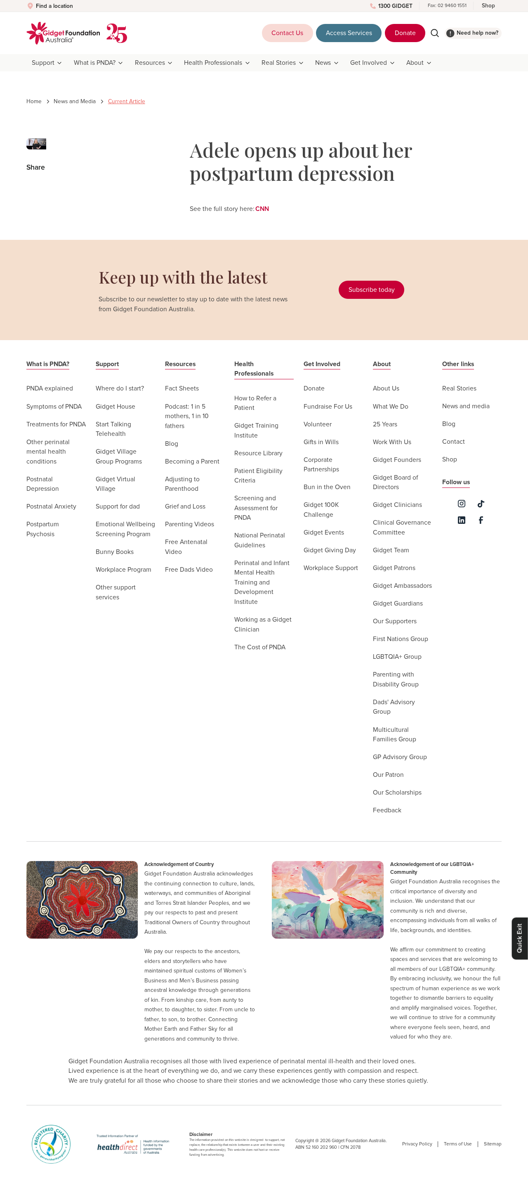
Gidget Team (391, 550)
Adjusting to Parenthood (182, 484)
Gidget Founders (397, 460)
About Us (386, 389)
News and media (466, 406)
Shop (488, 6)
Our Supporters (395, 621)
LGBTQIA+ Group (397, 657)
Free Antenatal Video (186, 547)
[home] (63, 33)
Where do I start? (120, 389)
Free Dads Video (189, 570)
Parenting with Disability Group (396, 680)
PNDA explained (49, 389)
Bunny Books (115, 552)
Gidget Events (324, 533)
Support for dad (118, 507)
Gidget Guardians (398, 604)
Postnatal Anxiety (51, 507)
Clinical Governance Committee (402, 528)
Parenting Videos (189, 524)
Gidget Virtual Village (115, 484)
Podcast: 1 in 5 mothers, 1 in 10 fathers (187, 416)
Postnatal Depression (42, 484)
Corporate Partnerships (321, 465)
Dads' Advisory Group (394, 707)
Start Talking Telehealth (113, 429)
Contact (453, 442)
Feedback (387, 810)
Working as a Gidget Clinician (263, 625)
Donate (405, 33)
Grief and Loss (185, 507)
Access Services (349, 33)
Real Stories (459, 389)
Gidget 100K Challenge (321, 510)
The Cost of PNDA (259, 647)
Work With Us (392, 442)
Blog (171, 444)
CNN (262, 209)
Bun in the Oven (327, 487)
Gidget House (115, 407)
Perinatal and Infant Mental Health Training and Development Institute (262, 582)
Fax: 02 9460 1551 (447, 5)
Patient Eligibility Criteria (258, 476)
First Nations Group (400, 639)
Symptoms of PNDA (54, 407)
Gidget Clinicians (397, 505)
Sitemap (493, 1144)
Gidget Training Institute (256, 431)
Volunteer (318, 424)
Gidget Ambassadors (402, 586)
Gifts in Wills (321, 442)
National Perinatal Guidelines (259, 540)
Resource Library (258, 453)
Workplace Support (331, 568)
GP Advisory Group (400, 757)
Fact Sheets (182, 389)
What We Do (390, 407)
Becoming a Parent (192, 462)
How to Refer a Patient (255, 403)
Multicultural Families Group (394, 735)
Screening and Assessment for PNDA (256, 508)
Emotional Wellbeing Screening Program (125, 529)
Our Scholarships (397, 793)
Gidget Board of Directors (395, 483)
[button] (47, 62)
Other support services (116, 592)
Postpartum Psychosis (42, 529)
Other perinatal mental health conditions (48, 452)
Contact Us (287, 33)
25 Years (385, 424)
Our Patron (388, 775)
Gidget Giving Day (330, 550)
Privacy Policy (417, 1144)
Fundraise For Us (328, 407)
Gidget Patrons (394, 568)
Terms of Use (458, 1144)
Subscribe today (372, 290)
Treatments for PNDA (56, 424)
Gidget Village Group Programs (119, 457)
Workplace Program (123, 570)
